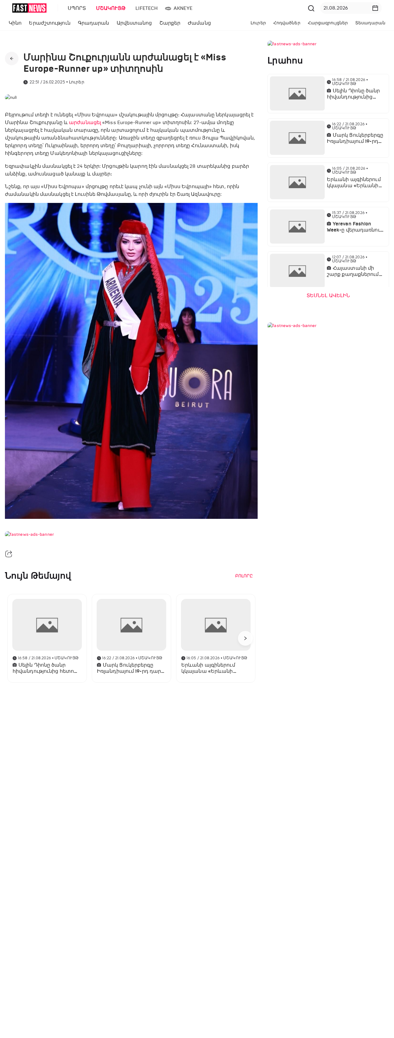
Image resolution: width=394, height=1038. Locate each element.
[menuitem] (76, 8)
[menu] (184, 8)
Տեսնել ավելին (328, 296)
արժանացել (85, 122)
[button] (375, 8)
